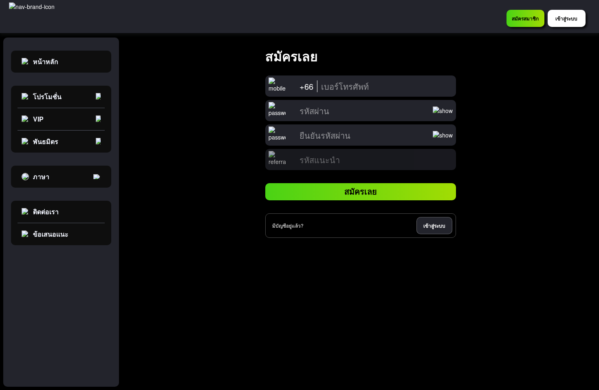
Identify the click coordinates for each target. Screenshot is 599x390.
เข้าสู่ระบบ (434, 225)
